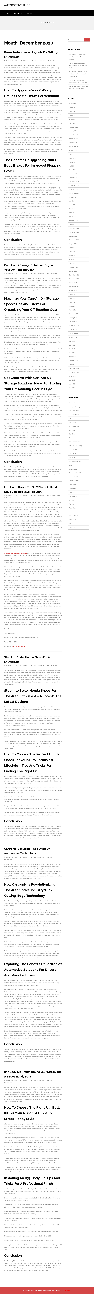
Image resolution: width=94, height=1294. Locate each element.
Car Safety (72, 453)
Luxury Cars (72, 492)
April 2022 (72, 306)
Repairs (71, 504)
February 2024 (73, 220)
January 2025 (73, 177)
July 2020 (72, 380)
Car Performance (74, 442)
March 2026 (72, 123)
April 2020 (72, 388)
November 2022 (74, 279)
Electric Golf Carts (74, 477)
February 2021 (73, 360)
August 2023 (73, 244)
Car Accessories (74, 410)
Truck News (72, 519)
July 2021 (72, 341)
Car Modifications (74, 426)
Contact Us (18, 13)
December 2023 (74, 228)
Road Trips (72, 508)
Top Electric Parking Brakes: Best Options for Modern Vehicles (77, 57)
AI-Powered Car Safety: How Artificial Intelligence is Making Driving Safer (78, 74)
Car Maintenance (74, 422)
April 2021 (72, 353)
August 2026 (73, 104)
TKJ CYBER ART (66, 1290)
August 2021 (73, 337)
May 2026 (72, 115)
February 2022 (73, 314)
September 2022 (74, 286)
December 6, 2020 (11, 857)
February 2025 (73, 174)
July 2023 (72, 248)
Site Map (30, 13)
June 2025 (72, 158)
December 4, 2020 (11, 1080)
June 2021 (72, 345)
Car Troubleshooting (75, 461)
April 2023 (72, 259)
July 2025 (72, 154)
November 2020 (74, 372)
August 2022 (73, 290)
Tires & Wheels (73, 516)
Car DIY (71, 418)
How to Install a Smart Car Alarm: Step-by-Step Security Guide (78, 65)
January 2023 (73, 271)
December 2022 (74, 275)
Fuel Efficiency (73, 484)
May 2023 (72, 255)
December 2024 (74, 181)
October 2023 (73, 236)
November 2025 (74, 139)
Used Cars (9, 498)
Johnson (25, 61)
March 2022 (72, 310)
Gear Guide (72, 488)
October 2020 (73, 376)
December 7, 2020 (11, 495)
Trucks (71, 523)
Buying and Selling (55, 495)
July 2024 (72, 201)
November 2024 (74, 185)
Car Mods (72, 430)
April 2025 (72, 166)
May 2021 (72, 349)
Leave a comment (39, 61)
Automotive (53, 273)
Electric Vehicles (74, 481)
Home (8, 13)
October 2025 (73, 143)
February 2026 (73, 127)
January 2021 (73, 364)
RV (5, 498)
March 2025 (72, 170)
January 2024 (73, 224)
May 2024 (72, 209)
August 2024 (73, 197)
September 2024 (74, 193)
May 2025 (72, 162)
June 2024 (72, 205)
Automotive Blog (17, 5)
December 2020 (74, 368)
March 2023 (72, 263)
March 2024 (72, 216)
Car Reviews (73, 449)
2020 (44, 23)
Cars (70, 465)
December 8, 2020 (11, 273)
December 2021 (74, 322)
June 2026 (72, 111)
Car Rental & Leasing (75, 446)
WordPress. (34, 1290)
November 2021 (74, 325)
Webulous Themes (54, 1290)
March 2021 (72, 357)
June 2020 (72, 384)
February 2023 (73, 267)
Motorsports (73, 496)
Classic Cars (73, 469)
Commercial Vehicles (75, 473)
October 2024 (73, 189)
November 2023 (74, 232)
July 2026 (72, 107)
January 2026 (73, 131)
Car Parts (53, 61)
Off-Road (72, 500)
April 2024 (72, 213)
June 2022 (72, 298)
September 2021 (74, 333)
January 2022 (73, 318)
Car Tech (72, 457)
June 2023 (72, 251)
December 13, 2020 (11, 61)
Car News (72, 434)
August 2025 (73, 150)
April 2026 (72, 119)
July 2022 (72, 294)
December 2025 (74, 135)
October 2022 (73, 283)
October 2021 (73, 329)
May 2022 (72, 302)
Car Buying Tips (74, 414)
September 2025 (74, 146)
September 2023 (74, 240)
